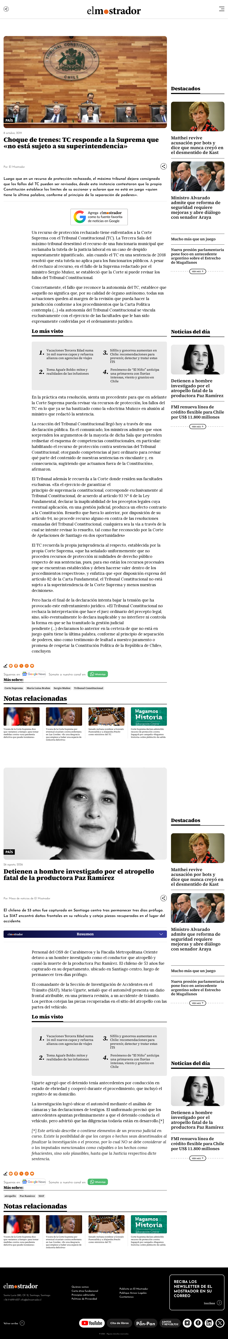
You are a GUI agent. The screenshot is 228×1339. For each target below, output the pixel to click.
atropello (10, 1196)
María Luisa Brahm (38, 688)
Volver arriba (11, 1323)
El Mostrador (17, 166)
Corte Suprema (14, 688)
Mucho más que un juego (193, 239)
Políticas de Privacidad (84, 1298)
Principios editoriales (83, 1294)
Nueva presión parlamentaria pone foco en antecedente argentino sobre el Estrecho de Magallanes (197, 256)
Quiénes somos (80, 1286)
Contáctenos (127, 1296)
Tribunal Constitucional (88, 688)
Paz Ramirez (27, 1196)
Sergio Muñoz (62, 688)
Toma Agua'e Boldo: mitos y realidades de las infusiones (67, 371)
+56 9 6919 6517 (12, 1299)
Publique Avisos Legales (133, 1292)
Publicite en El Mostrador (134, 1288)
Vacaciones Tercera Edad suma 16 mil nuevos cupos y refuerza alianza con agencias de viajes (69, 354)
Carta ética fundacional (85, 1290)
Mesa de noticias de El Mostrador (29, 898)
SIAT (41, 1196)
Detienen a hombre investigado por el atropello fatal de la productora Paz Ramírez (197, 388)
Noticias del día (190, 331)
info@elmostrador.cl (30, 1299)
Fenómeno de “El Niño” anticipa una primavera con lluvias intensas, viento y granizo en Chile (134, 375)
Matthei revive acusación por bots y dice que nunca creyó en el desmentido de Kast (197, 145)
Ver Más (196, 271)
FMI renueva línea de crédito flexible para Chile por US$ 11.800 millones (197, 412)
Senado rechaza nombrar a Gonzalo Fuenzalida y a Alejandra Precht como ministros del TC (106, 732)
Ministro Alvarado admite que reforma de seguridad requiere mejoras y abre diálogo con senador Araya (196, 207)
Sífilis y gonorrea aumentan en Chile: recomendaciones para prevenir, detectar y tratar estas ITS (133, 356)
